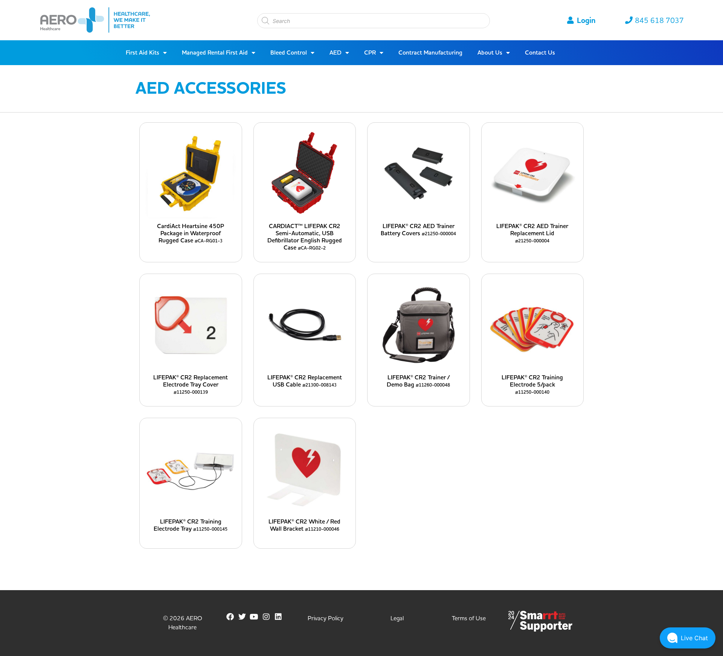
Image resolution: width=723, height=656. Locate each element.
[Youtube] (254, 617)
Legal (397, 618)
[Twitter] (242, 617)
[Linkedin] (278, 617)
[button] (687, 637)
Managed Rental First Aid (215, 53)
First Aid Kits (142, 53)
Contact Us (540, 53)
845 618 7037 (659, 20)
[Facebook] (230, 617)
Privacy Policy (325, 618)
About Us (489, 53)
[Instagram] (266, 617)
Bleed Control (288, 53)
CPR (370, 53)
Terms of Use (469, 618)
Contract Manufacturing (430, 53)
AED (335, 53)
